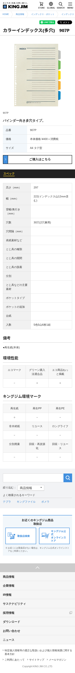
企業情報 (8, 585)
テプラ (7, 501)
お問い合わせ (11, 630)
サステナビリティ (14, 603)
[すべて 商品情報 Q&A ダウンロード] (23, 487)
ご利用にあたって (15, 659)
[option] (37, 77)
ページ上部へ (37, 567)
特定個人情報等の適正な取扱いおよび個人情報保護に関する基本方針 (38, 652)
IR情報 (7, 594)
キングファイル (26, 501)
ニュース (8, 639)
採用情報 (8, 612)
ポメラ (45, 501)
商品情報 (8, 576)
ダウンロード (11, 621)
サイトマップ (36, 659)
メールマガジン (57, 659)
